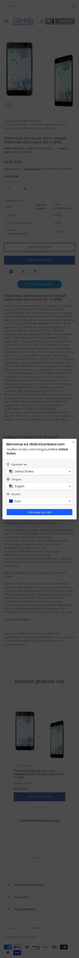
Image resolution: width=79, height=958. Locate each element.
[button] (39, 471)
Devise (15, 494)
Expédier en (19, 464)
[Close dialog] (73, 442)
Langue (16, 479)
